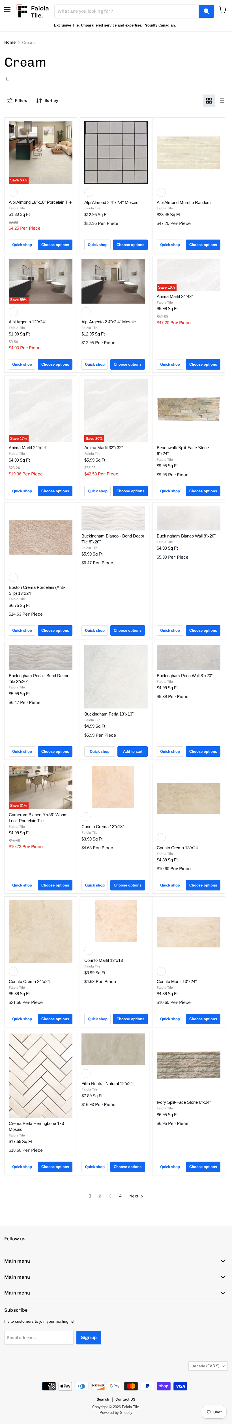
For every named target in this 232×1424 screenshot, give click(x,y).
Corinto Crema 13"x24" (178, 847)
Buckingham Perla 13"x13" (109, 714)
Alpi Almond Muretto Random (184, 202)
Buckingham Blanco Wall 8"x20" (186, 536)
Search (103, 1399)
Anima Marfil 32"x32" (103, 447)
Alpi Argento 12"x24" (27, 321)
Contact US (125, 1399)
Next (134, 1196)
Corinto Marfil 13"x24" (177, 981)
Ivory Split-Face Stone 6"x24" (184, 1102)
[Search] (206, 11)
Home (10, 42)
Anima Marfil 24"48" (175, 296)
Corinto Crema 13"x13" (102, 826)
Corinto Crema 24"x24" (30, 981)
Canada (205, 1366)
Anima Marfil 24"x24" (28, 447)
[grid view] (209, 101)
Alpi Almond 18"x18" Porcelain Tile (40, 202)
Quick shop (22, 244)
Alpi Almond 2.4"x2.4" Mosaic (111, 202)
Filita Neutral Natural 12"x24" (107, 1083)
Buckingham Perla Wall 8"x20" (184, 675)
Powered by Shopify (116, 1412)
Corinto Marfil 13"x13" (104, 960)
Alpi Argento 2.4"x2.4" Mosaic (108, 321)
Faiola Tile (17, 208)
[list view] (221, 101)
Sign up (89, 1337)
